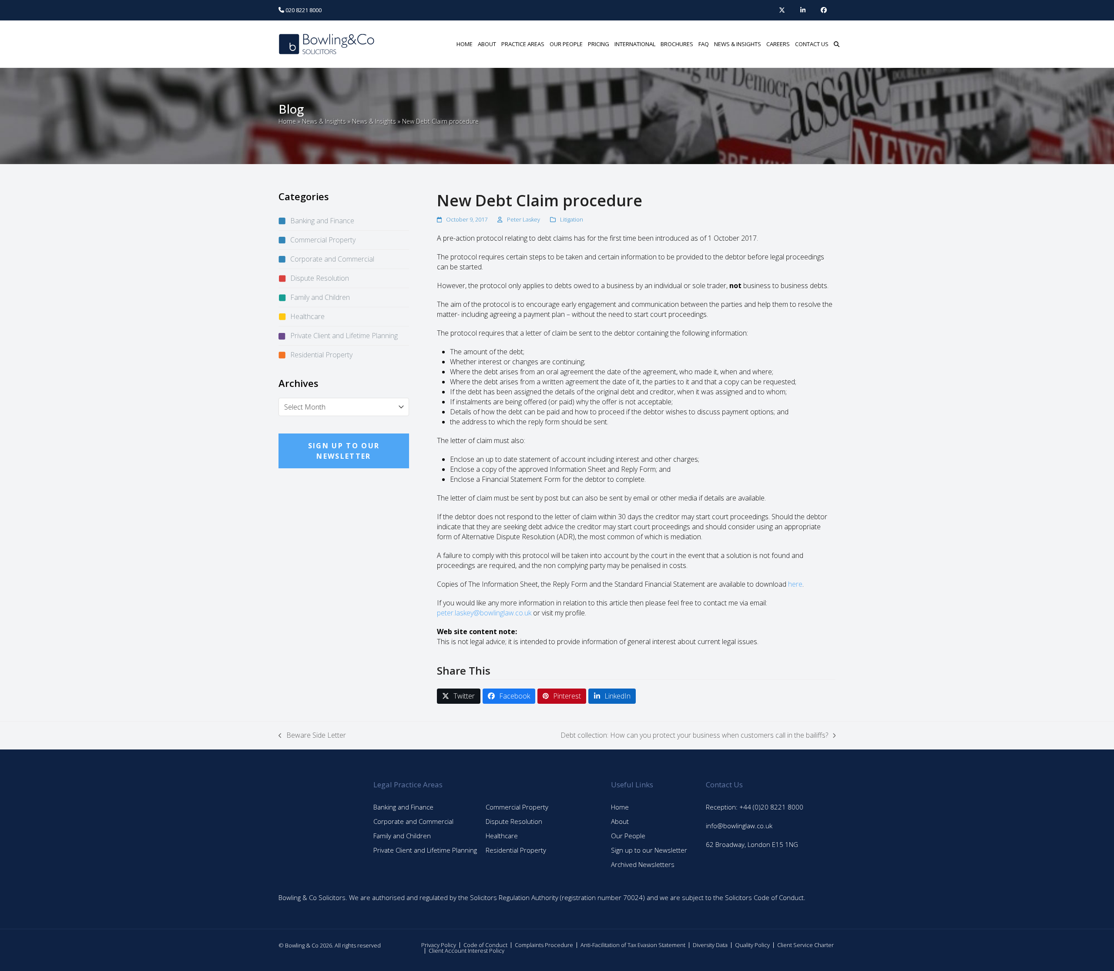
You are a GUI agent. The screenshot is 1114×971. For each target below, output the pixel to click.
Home (287, 121)
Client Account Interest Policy (466, 950)
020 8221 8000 (303, 10)
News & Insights (324, 121)
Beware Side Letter (312, 735)
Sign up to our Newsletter (649, 850)
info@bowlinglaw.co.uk (739, 825)
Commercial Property (323, 240)
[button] (836, 44)
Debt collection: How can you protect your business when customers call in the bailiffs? (694, 735)
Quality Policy (752, 945)
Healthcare (307, 316)
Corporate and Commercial (332, 259)
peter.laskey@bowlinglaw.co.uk (484, 613)
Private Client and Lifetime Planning (344, 335)
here (795, 584)
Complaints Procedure (544, 945)
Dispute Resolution (319, 278)
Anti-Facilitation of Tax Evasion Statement (632, 945)
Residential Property (321, 355)
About (620, 821)
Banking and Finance (322, 220)
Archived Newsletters (642, 864)
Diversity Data (710, 945)
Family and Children (320, 297)
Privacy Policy (438, 945)
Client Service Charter (805, 945)
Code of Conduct (485, 945)
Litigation (571, 219)
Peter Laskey (523, 219)
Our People (628, 835)
